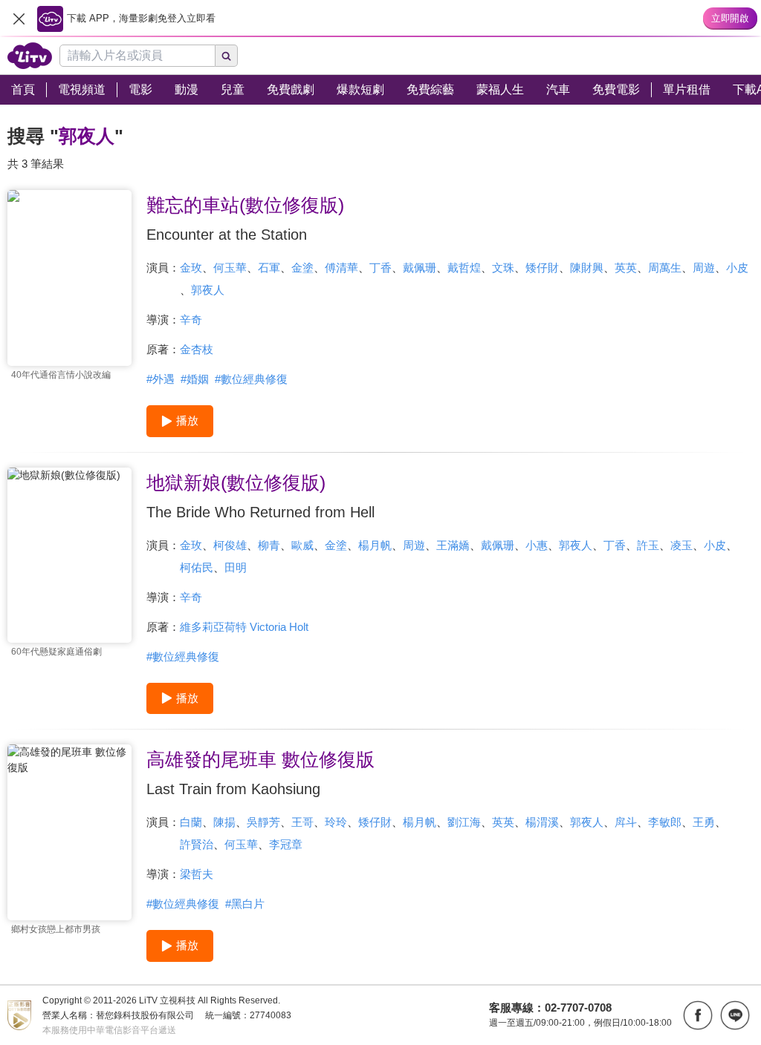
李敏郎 (664, 822)
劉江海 (464, 822)
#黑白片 (245, 903)
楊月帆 (375, 545)
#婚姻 (195, 379)
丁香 (380, 267)
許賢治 (196, 844)
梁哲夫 (196, 874)
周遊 (704, 267)
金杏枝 (196, 349)
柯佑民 (196, 567)
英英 (626, 267)
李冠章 (285, 844)
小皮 (737, 267)
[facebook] (698, 1015)
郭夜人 (207, 290)
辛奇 (191, 319)
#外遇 (160, 379)
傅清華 (341, 267)
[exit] (18, 18)
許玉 (648, 545)
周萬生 (664, 267)
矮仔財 (542, 267)
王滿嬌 (453, 545)
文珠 (503, 267)
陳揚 (224, 822)
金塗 (302, 267)
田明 (235, 567)
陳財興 (586, 267)
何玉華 (230, 267)
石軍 (269, 267)
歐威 (302, 545)
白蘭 (191, 822)
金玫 (191, 267)
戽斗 (626, 822)
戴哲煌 (464, 267)
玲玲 (336, 822)
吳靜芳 (263, 822)
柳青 (269, 545)
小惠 (536, 545)
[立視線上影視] (29, 55)
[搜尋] (227, 56)
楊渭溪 (542, 822)
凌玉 (681, 545)
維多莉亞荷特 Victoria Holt (244, 626)
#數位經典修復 (251, 379)
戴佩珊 (419, 267)
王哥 (302, 822)
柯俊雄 (230, 545)
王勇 (704, 822)
